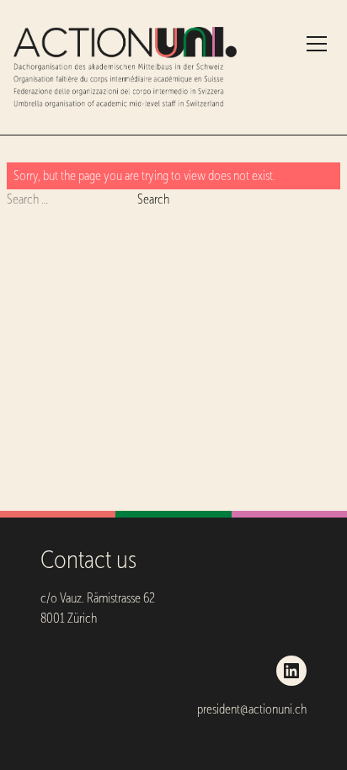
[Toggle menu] (317, 44)
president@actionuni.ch (252, 709)
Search (153, 199)
